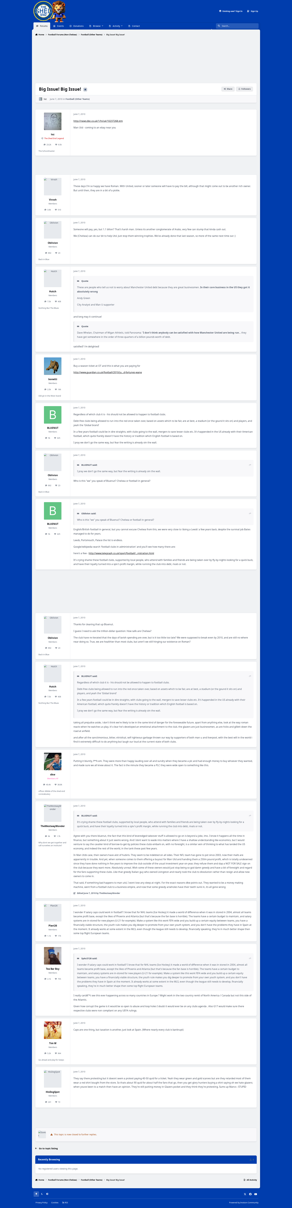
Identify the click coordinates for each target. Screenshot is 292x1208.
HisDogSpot (53, 1092)
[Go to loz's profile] (40, 99)
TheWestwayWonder (53, 826)
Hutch (52, 291)
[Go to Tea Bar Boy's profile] (52, 956)
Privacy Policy (41, 1202)
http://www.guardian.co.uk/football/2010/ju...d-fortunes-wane (107, 372)
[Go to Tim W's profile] (52, 1030)
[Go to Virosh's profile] (52, 186)
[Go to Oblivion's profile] (52, 230)
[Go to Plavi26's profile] (52, 912)
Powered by (243, 1202)
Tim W (52, 1043)
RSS (66, 1202)
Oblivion (53, 243)
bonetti (52, 379)
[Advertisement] (146, 60)
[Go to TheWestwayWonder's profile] (52, 813)
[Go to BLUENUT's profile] (52, 415)
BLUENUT (52, 428)
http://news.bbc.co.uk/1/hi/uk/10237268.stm (98, 121)
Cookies (54, 1202)
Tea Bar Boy (52, 968)
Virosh (53, 199)
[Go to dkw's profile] (52, 761)
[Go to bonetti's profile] (52, 366)
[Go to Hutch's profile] (52, 278)
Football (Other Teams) (78, 99)
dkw (52, 774)
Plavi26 (53, 925)
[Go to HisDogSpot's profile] (52, 1079)
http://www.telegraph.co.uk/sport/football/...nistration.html (121, 553)
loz (45, 99)
